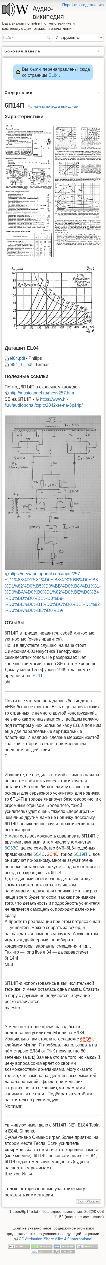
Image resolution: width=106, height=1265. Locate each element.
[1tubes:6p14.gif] (53, 191)
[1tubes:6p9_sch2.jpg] (53, 492)
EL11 (38, 675)
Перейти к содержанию (83, 4)
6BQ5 (85, 1039)
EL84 (53, 75)
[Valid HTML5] (87, 1246)
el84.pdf (17, 358)
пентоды (53, 106)
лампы (39, 106)
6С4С (39, 854)
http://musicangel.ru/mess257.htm (42, 393)
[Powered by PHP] (64, 1246)
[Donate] (41, 1246)
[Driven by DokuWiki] (64, 1251)
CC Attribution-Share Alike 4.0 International (55, 1239)
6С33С (11, 848)
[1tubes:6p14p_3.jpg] (53, 299)
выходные (69, 106)
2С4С (52, 854)
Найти (49, 37)
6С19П (80, 854)
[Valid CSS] (41, 1251)
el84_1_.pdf (21, 364)
